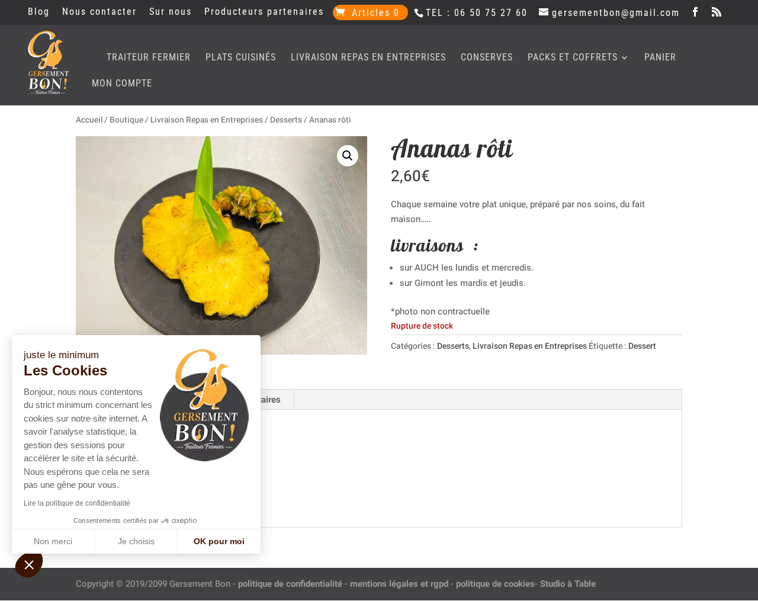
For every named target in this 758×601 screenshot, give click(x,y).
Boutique (126, 120)
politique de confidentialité (290, 583)
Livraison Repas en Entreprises (368, 58)
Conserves (487, 58)
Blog (39, 12)
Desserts (286, 120)
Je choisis (136, 541)
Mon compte (122, 84)
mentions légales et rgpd (399, 583)
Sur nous (170, 12)
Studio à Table (568, 583)
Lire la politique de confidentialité (77, 503)
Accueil (89, 120)
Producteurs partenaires (264, 12)
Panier (660, 58)
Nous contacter (99, 12)
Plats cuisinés (240, 58)
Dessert (642, 346)
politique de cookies (495, 583)
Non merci (53, 541)
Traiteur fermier (149, 58)
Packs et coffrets (573, 58)
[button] (347, 155)
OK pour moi (219, 541)
